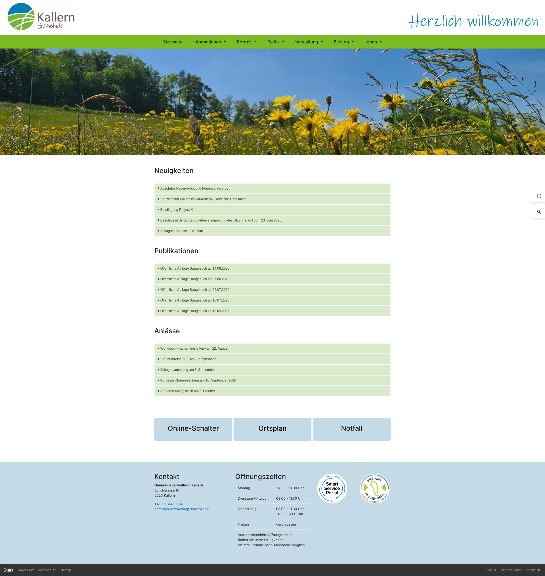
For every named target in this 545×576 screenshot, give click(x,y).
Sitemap (65, 570)
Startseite (173, 41)
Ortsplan (272, 428)
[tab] (272, 188)
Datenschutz (47, 570)
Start (8, 570)
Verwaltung (307, 41)
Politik (274, 41)
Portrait (245, 41)
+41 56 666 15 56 (168, 504)
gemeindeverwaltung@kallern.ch (180, 509)
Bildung (342, 41)
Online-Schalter (193, 428)
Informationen (207, 41)
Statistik (490, 570)
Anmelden (533, 570)
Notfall (351, 428)
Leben (371, 41)
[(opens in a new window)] (332, 488)
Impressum (26, 570)
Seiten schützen (510, 570)
